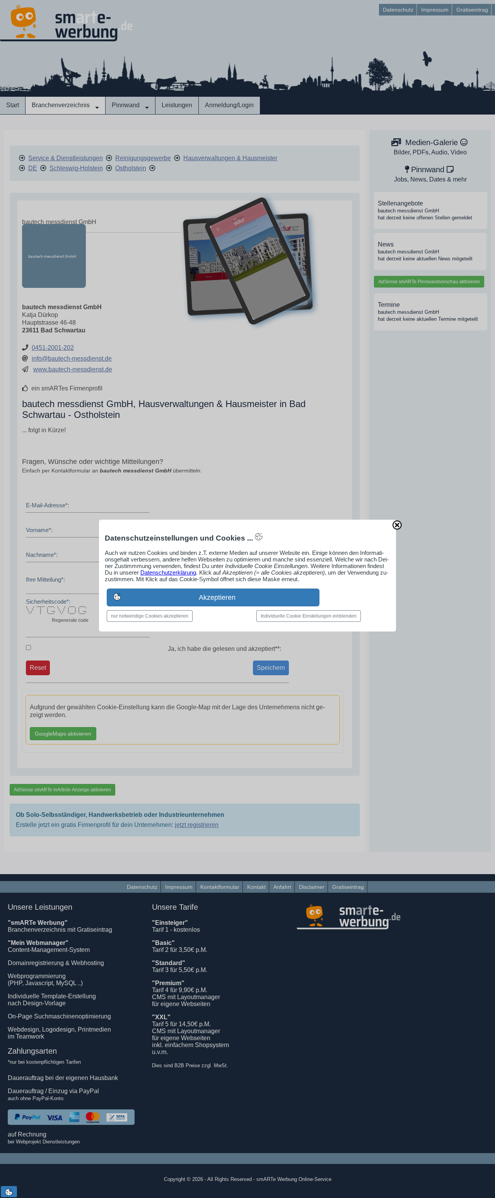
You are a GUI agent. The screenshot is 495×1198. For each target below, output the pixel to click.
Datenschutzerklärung (168, 572)
